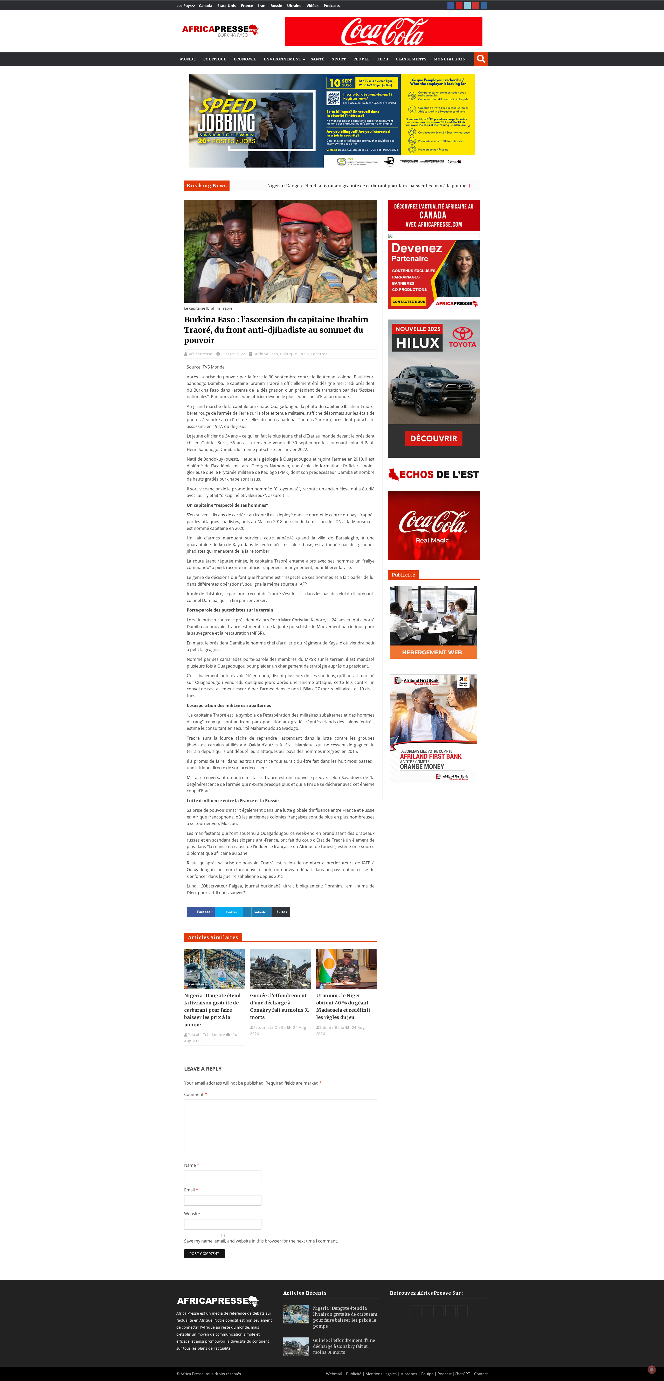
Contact (481, 1373)
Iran (261, 5)
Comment (195, 1094)
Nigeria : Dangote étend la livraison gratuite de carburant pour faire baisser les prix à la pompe (307, 185)
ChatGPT (462, 1373)
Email (191, 1190)
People (361, 59)
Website (192, 1214)
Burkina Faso (265, 353)
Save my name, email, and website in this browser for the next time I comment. (261, 1241)
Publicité (354, 1373)
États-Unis (226, 5)
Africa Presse (192, 1373)
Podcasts (332, 5)
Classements (411, 59)
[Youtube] (475, 5)
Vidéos (313, 5)
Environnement (282, 59)
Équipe (427, 1373)
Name (191, 1165)
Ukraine (294, 5)
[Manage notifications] (652, 1369)
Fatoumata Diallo (269, 1027)
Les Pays (184, 5)
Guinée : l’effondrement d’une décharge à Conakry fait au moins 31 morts (344, 1346)
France (247, 5)
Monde (188, 59)
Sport (339, 59)
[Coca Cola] (383, 31)
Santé (318, 59)
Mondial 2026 (449, 59)
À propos (409, 1373)
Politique (214, 59)
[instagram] (484, 5)
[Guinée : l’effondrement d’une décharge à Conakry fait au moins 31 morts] (280, 969)
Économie (245, 59)
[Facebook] (450, 5)
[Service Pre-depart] (332, 166)
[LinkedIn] (467, 5)
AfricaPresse (201, 353)
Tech (383, 59)
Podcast (445, 1373)
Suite (281, 912)
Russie (276, 5)
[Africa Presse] (220, 30)
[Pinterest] (459, 5)
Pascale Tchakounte (206, 1034)
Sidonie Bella (331, 1027)
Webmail (334, 1373)
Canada (205, 5)
